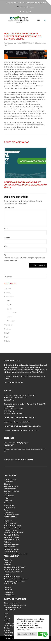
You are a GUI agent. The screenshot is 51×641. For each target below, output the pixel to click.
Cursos (6, 493)
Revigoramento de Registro (13, 576)
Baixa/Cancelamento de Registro (14, 567)
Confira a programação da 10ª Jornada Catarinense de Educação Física (25, 185)
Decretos (7, 621)
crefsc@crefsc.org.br (26, 7)
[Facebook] (21, 12)
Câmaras (7, 484)
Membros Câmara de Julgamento (15, 605)
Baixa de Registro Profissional (13, 532)
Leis (5, 616)
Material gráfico (12, 313)
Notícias (9, 317)
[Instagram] (27, 12)
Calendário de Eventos (11, 491)
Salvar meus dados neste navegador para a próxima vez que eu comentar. (24, 259)
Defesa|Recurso (9, 594)
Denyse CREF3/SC (23, 43)
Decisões (7, 618)
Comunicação (9, 297)
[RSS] (30, 12)
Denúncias (7, 587)
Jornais (9, 309)
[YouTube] (24, 12)
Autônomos (7, 542)
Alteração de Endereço (11, 549)
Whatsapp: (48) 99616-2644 (36, 3)
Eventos (9, 305)
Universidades (8, 512)
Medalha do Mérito (10, 489)
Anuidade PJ (8, 574)
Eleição (6, 333)
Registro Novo (8, 521)
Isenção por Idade (10, 547)
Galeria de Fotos (9, 507)
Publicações (11, 321)
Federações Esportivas (11, 515)
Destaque (7, 329)
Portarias (7, 630)
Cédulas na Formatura (11, 551)
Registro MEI (8, 562)
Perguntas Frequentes (11, 486)
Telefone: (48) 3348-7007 (16, 3)
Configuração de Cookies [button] (26, 634)
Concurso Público (10, 623)
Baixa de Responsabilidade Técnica (15, 554)
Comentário (9, 208)
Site (5, 246)
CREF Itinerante (9, 496)
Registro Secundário (10, 523)
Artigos (9, 301)
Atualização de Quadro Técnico (14, 581)
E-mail (7, 238)
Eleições (7, 628)
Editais (6, 614)
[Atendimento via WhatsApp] (45, 635)
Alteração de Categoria (11, 537)
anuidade (7, 289)
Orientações (8, 590)
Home (6, 337)
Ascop (6, 510)
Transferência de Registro (12, 528)
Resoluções (8, 635)
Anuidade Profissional (11, 530)
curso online (8, 325)
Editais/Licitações (9, 625)
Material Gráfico (9, 505)
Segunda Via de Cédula (12, 540)
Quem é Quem (8, 482)
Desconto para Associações (13, 572)
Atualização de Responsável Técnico (16, 579)
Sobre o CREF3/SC (10, 479)
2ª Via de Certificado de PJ (12, 569)
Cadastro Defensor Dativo (12, 608)
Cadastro (7, 293)
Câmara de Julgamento (11, 603)
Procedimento (8, 592)
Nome (6, 229)
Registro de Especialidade (12, 525)
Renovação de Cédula (11, 535)
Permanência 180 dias (11, 544)
